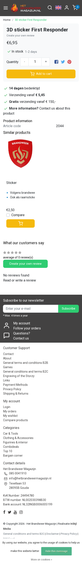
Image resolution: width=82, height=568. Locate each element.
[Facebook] (56, 62)
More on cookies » (41, 559)
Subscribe (68, 308)
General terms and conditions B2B (25, 362)
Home (7, 19)
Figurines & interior (15, 442)
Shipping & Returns (15, 393)
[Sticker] (20, 154)
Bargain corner (13, 455)
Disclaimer (52, 533)
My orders (9, 411)
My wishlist (10, 415)
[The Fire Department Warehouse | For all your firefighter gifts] (25, 8)
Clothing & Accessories (18, 438)
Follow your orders (27, 328)
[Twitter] (63, 62)
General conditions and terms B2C (25, 371)
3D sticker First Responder (31, 19)
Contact (8, 354)
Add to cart (44, 74)
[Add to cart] (20, 223)
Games (8, 367)
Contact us (21, 338)
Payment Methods (15, 384)
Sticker (11, 183)
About (7, 358)
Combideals (11, 446)
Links (6, 380)
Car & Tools (10, 433)
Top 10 (7, 451)
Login (6, 407)
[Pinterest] (69, 62)
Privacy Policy (12, 389)
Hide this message (56, 551)
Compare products (15, 420)
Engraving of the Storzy (18, 376)
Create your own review (20, 35)
